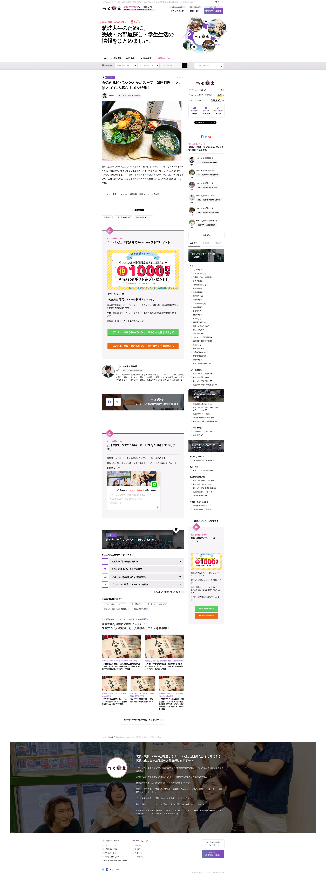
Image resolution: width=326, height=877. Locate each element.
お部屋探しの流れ (111, 849)
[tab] (194, 244)
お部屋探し (198, 435)
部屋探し (131, 58)
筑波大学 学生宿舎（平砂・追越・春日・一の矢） (206, 409)
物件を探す (195, 10)
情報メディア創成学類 (202, 337)
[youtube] (210, 137)
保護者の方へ (162, 58)
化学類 (197, 319)
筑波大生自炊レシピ (143, 217)
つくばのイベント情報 (202, 509)
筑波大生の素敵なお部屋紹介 (205, 421)
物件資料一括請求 (213, 10)
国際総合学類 (199, 285)
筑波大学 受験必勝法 (202, 381)
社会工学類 (198, 330)
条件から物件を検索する (206, 608)
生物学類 (197, 300)
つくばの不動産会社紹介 (203, 418)
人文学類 (197, 270)
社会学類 (197, 281)
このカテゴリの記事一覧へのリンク (167, 592)
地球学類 (197, 307)
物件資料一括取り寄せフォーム (116, 860)
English (216, 2)
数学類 (197, 311)
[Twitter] (206, 137)
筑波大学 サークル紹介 (203, 481)
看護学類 (197, 360)
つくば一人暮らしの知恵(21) (114, 604)
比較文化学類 (199, 273)
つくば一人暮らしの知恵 (203, 460)
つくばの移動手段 (200, 496)
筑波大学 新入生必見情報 (204, 488)
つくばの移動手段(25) (140, 609)
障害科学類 (198, 296)
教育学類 (197, 288)
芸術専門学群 (199, 356)
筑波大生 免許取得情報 (203, 471)
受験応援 (116, 58)
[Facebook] (202, 137)
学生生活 (146, 58)
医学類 (197, 345)
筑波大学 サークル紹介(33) (156, 604)
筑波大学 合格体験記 (202, 364)
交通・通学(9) (135, 604)
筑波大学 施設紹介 (202, 484)
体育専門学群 (199, 352)
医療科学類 (198, 349)
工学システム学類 (201, 326)
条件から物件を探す (111, 857)
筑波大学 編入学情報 (202, 374)
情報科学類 (198, 334)
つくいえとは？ (178, 10)
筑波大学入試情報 (201, 377)
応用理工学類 (199, 322)
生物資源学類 (199, 304)
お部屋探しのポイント (202, 404)
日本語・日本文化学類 (202, 277)
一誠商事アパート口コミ (204, 431)
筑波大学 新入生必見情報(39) (115, 609)
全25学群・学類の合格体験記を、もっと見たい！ (142, 720)
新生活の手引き (110, 853)
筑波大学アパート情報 (202, 414)
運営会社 (206, 235)
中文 (222, 2)
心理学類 (197, 292)
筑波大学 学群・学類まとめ (205, 385)
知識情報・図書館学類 (202, 341)
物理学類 (197, 315)
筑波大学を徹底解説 (123, 217)
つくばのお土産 (200, 506)
